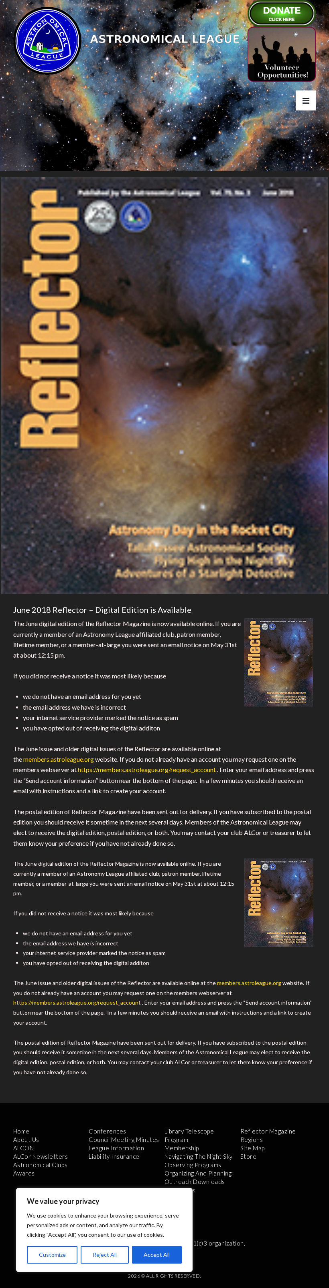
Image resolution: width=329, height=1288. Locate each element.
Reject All (105, 1254)
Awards (24, 1173)
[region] (104, 1230)
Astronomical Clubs (40, 1164)
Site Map (252, 1148)
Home (21, 1131)
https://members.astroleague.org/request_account (147, 769)
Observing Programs (192, 1164)
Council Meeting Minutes (124, 1139)
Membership (181, 1148)
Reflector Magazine (268, 1131)
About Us (26, 1139)
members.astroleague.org (58, 759)
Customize (52, 1254)
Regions (251, 1139)
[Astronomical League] (47, 40)
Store (248, 1156)
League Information (116, 1148)
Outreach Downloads (194, 1181)
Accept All (157, 1254)
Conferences (107, 1131)
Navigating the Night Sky (198, 1156)
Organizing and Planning (198, 1173)
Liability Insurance (114, 1156)
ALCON (23, 1148)
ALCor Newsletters (40, 1156)
